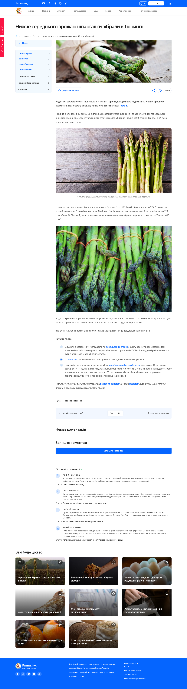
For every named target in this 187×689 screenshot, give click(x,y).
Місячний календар (148, 11)
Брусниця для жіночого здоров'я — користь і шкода (86, 503)
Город (108, 11)
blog (21, 3)
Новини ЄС (33, 89)
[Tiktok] (66, 3)
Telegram (115, 383)
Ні (119, 413)
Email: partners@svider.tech (135, 679)
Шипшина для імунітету (73, 485)
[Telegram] (54, 3)
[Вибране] (170, 3)
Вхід (156, 3)
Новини (46, 11)
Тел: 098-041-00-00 (131, 675)
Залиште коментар (71, 442)
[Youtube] (43, 3)
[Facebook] (49, 3)
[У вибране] (60, 562)
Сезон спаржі (71, 359)
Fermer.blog (18, 11)
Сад (96, 11)
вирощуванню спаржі (117, 347)
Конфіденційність (131, 664)
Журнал (61, 11)
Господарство (79, 11)
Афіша (31, 11)
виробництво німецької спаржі (124, 365)
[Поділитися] (153, 90)
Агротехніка (125, 11)
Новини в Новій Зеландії (33, 83)
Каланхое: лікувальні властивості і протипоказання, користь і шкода (93, 540)
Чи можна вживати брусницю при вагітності (83, 522)
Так (111, 413)
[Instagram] (60, 3)
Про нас (127, 667)
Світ (34, 36)
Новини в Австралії (33, 76)
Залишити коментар (113, 451)
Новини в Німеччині (73, 401)
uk (144, 3)
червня (123, 105)
